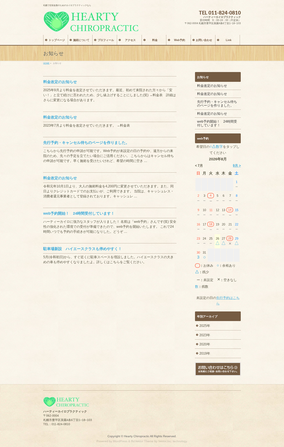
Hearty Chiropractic (136, 436)
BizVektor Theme (142, 441)
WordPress (120, 441)
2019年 (204, 353)
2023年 (204, 335)
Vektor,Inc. (165, 441)
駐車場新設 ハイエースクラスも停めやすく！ (82, 249)
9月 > (237, 165)
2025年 (204, 325)
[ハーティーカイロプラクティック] (91, 27)
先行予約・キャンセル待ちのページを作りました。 (86, 142)
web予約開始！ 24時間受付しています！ (79, 213)
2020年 (204, 344)
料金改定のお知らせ (60, 82)
